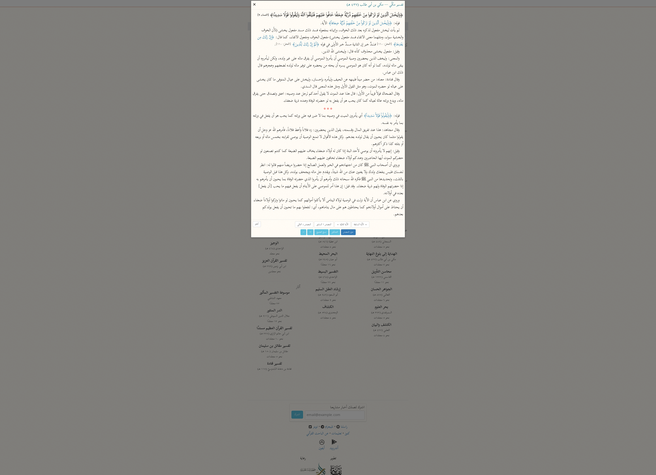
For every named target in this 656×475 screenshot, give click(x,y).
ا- (303, 232)
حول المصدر (348, 232)
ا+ (310, 232)
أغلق (257, 224)
